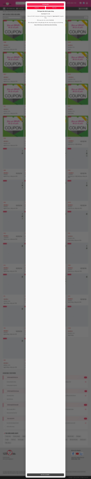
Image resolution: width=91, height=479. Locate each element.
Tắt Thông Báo (45, 4)
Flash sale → (55, 7)
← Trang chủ (36, 7)
